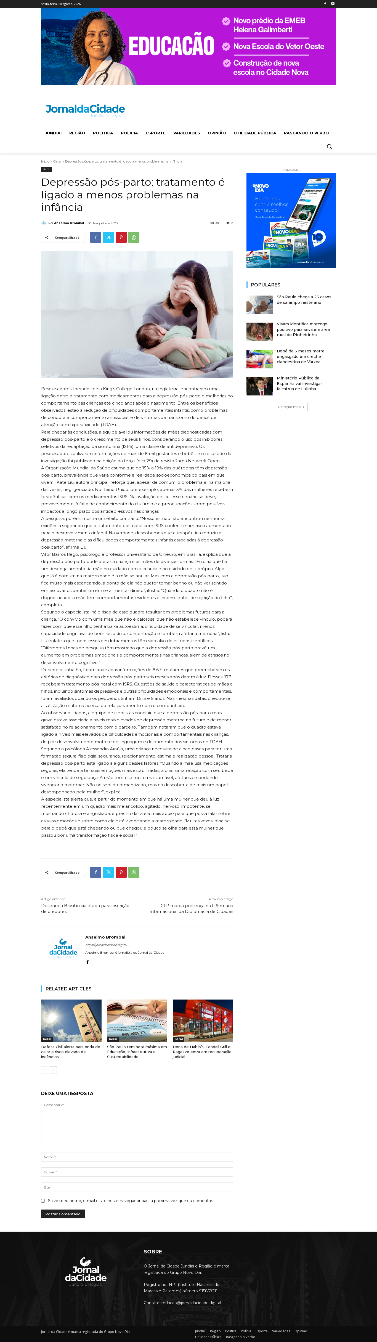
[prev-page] (44, 1069)
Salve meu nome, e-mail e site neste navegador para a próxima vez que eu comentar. (130, 1200)
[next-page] (53, 1069)
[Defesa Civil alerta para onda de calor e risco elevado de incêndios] (71, 1021)
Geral (57, 161)
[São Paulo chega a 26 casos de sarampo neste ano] (259, 305)
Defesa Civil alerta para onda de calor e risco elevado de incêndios (70, 1052)
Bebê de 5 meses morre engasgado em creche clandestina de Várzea (301, 356)
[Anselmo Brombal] (44, 223)
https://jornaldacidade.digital (106, 945)
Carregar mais (289, 407)
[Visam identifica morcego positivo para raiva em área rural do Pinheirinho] (259, 332)
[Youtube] (333, 4)
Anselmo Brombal (69, 223)
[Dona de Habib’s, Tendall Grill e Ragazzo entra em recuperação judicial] (203, 1021)
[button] (329, 146)
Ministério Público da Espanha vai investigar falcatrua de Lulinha (299, 383)
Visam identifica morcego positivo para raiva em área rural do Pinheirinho (303, 329)
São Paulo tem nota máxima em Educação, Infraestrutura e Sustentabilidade (137, 1052)
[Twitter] (108, 237)
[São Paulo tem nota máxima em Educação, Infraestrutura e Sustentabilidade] (137, 1021)
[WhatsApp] (133, 237)
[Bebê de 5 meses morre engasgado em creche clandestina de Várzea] (259, 359)
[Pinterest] (121, 237)
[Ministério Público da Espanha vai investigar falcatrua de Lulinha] (259, 386)
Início (45, 161)
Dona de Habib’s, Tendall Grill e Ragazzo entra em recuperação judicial (202, 1052)
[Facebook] (325, 4)
